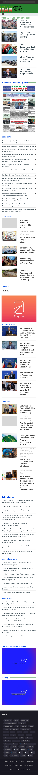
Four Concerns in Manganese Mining (27, 240)
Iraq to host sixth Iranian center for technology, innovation (17, 588)
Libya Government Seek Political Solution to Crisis (27, 48)
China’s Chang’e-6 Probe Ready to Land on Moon (19, 574)
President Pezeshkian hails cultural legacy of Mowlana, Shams (17, 541)
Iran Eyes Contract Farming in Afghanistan (15, 175)
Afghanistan (8, 720)
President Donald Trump (11, 743)
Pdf (22, 769)
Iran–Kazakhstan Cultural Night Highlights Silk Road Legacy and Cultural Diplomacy (17, 501)
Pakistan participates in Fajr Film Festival (16, 506)
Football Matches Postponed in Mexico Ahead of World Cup (17, 184)
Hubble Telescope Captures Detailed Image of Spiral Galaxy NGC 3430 (17, 569)
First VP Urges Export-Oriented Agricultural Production (16, 166)
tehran (24, 749)
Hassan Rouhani (26, 729)
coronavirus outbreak (10, 723)
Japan (13, 735)
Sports (12, 769)
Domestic (8, 765)
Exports (24, 726)
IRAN (20, 732)
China (16, 720)
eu (17, 726)
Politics (21, 761)
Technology (24, 765)
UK (27, 752)
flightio (5, 290)
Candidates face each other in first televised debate (27, 250)
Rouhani (14, 746)
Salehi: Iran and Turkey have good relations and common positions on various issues (18, 535)
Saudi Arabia (8, 749)
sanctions (30, 746)
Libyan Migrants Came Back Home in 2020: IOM (27, 59)
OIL (22, 738)
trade (31, 749)
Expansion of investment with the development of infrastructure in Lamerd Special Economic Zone (27, 483)
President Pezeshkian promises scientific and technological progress (17, 564)
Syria (17, 749)
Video (27, 769)
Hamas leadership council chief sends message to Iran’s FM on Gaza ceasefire (18, 210)
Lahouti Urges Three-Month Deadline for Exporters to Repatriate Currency (15, 205)
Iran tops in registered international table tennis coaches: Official (17, 150)
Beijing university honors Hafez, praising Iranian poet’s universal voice (18, 511)
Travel (18, 769)
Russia (22, 746)
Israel (6, 735)
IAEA (6, 732)
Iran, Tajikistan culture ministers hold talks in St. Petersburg (18, 547)
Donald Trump (8, 726)
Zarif (30, 755)
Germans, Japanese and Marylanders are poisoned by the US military (27, 275)
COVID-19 (22, 723)
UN (33, 752)
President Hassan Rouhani (28, 743)
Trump (7, 752)
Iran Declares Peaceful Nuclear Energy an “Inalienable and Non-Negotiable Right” (15, 194)
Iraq (26, 732)
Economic (14, 761)
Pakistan (29, 738)
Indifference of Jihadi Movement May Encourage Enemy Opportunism (17, 155)
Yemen (23, 755)
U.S (21, 752)
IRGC (33, 732)
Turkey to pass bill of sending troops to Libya (26, 71)
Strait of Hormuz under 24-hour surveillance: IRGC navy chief (19, 631)
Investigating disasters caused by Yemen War (27, 260)
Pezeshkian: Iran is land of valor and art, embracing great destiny (15, 524)
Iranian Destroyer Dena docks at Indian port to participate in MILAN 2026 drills (17, 625)
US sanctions (14, 755)
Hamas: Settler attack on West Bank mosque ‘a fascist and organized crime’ (17, 179)
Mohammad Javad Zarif (11, 738)
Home (7, 761)
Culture (15, 765)
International (30, 761)
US (6, 755)
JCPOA (21, 735)
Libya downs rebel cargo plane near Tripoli (27, 35)
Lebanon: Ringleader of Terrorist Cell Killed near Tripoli (27, 23)
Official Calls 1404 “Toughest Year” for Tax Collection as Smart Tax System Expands (15, 200)
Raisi (6, 746)
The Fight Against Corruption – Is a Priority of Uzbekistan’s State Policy (27, 440)
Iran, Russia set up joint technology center (16, 592)
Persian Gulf (26, 740)
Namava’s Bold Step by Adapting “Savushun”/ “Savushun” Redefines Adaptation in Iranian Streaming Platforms (17, 517)
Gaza (31, 726)
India (13, 732)
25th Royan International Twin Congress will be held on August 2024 (18, 578)
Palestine (7, 740)
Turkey (14, 752)
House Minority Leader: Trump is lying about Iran (18, 146)
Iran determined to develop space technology (17, 583)
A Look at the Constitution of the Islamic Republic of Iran (18, 171)
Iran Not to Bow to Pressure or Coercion (26, 375)
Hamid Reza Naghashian (11, 729)
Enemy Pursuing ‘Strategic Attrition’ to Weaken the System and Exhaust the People (18, 614)
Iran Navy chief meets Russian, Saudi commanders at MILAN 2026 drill (14, 620)
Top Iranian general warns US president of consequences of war (16, 637)
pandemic (16, 740)
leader (29, 735)
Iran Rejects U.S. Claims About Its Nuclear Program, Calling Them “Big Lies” (15, 160)
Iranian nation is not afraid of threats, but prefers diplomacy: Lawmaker (17, 189)
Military (31, 765)
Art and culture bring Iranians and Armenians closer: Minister (17, 552)
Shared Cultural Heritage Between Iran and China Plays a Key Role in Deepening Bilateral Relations (18, 530)
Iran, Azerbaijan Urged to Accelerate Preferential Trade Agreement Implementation (17, 142)
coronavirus (25, 720)
